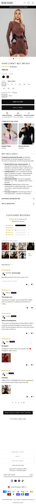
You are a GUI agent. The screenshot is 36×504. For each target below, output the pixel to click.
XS (4, 84)
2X (24, 84)
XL (20, 84)
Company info (17, 452)
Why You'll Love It (10, 154)
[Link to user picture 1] (6, 357)
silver (10, 96)
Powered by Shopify (18, 502)
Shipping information (11, 199)
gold (4, 96)
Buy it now (18, 107)
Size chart (11, 81)
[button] (5, 66)
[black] (3, 77)
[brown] (8, 77)
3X (29, 84)
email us (28, 170)
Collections (17, 460)
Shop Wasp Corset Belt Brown (18, 412)
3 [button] (18, 403)
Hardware (9, 92)
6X (13, 88)
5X (9, 88)
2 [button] (15, 403)
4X (4, 88)
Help (17, 456)
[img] (6, 270)
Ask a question (8, 203)
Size (8, 81)
